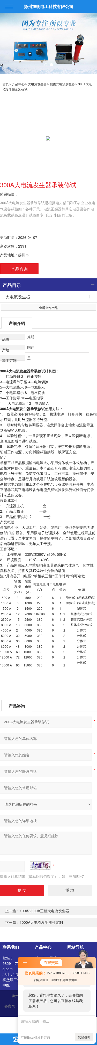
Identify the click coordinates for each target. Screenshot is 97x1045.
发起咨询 (84, 1037)
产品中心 (18, 84)
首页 (6, 84)
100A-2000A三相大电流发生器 (44, 910)
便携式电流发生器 (62, 84)
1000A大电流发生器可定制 (41, 922)
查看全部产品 (48, 307)
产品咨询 (19, 269)
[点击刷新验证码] (40, 865)
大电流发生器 (37, 84)
